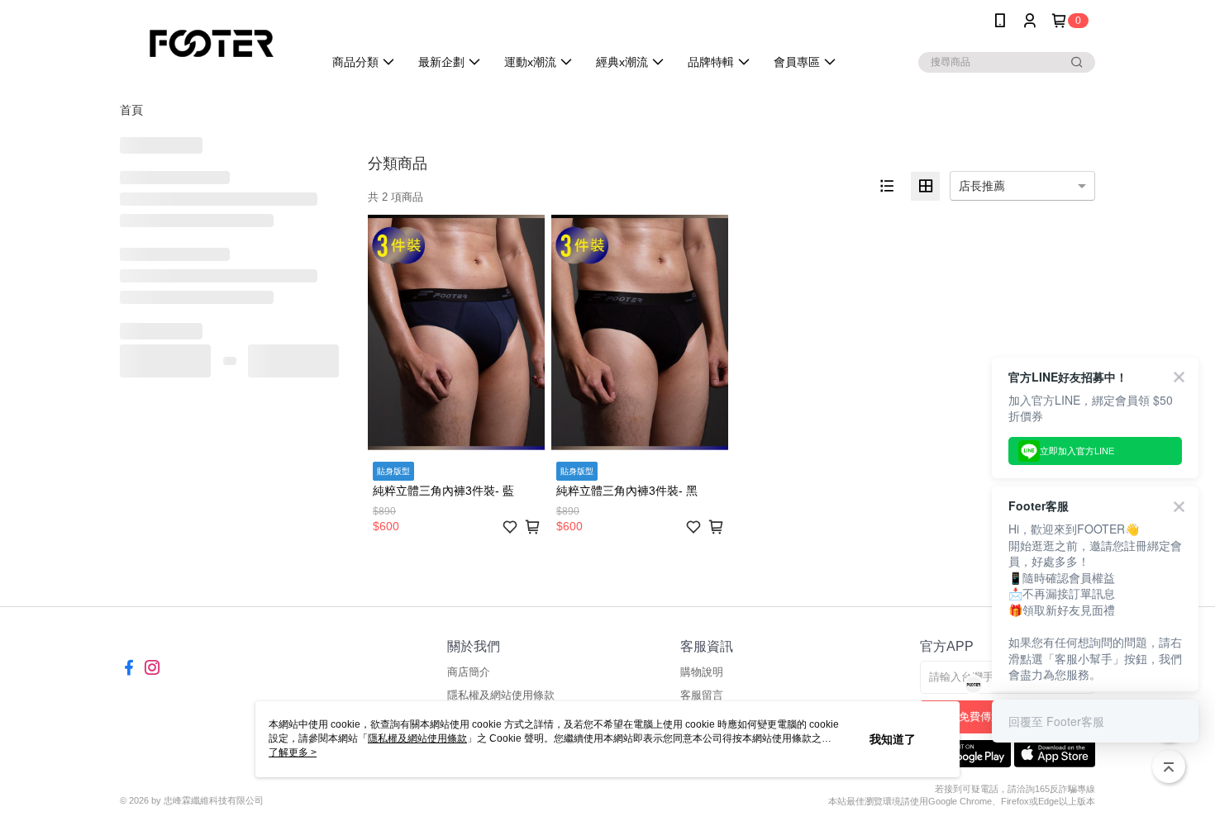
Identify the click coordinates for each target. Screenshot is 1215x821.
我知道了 (893, 739)
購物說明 (701, 672)
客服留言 (701, 695)
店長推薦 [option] (982, 185)
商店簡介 (468, 672)
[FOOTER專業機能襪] (211, 43)
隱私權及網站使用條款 (501, 695)
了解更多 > (293, 752)
